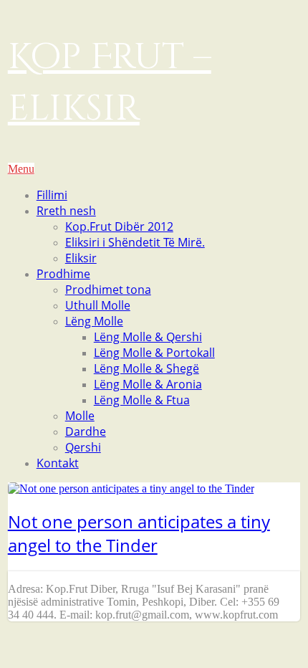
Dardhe (85, 431)
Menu (21, 169)
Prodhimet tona (108, 289)
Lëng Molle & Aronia (148, 384)
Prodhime (63, 274)
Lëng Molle (94, 321)
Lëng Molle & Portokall (154, 353)
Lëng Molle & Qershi (148, 337)
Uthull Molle (97, 305)
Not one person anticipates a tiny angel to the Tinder (139, 533)
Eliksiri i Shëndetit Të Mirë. (135, 242)
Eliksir (81, 258)
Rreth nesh (66, 211)
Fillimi (52, 195)
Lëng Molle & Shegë (146, 368)
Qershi (83, 447)
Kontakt (58, 463)
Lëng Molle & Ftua (142, 400)
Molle (80, 416)
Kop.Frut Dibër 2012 (119, 226)
